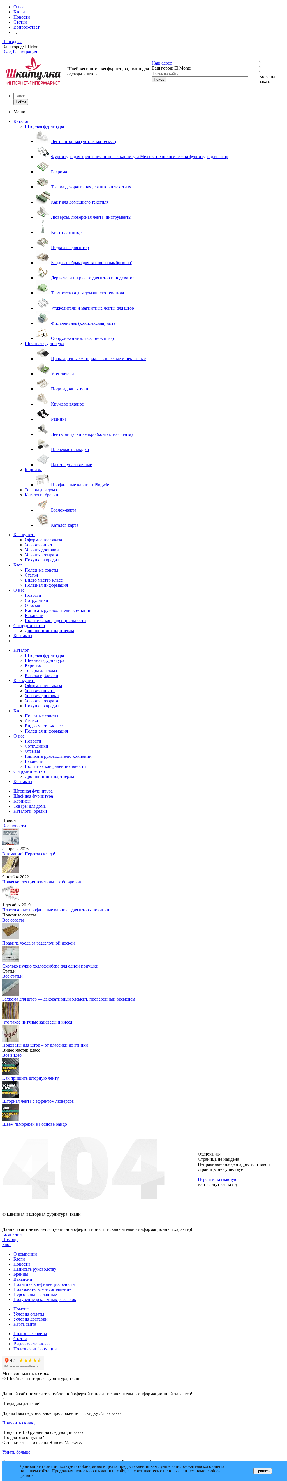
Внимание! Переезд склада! (28, 853)
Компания (12, 1234)
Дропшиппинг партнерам (49, 630)
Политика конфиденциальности (55, 620)
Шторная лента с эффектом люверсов (38, 1101)
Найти (21, 102)
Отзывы (32, 605)
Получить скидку (19, 1422)
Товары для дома (41, 489)
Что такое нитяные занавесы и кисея (37, 1022)
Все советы (13, 920)
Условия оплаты (40, 544)
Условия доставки (42, 549)
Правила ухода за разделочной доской (38, 943)
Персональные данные (35, 1294)
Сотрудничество (29, 625)
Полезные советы (41, 570)
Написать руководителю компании (58, 610)
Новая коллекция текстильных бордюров (41, 881)
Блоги (19, 1259)
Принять (263, 1471)
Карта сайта (24, 1324)
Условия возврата (41, 554)
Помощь (10, 1239)
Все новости (14, 825)
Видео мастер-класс (44, 580)
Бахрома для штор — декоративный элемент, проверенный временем (68, 999)
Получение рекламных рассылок (44, 1299)
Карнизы (33, 469)
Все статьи (12, 976)
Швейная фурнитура (44, 343)
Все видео (12, 1055)
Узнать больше (16, 1452)
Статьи (31, 575)
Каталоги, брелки (41, 494)
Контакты (22, 635)
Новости (33, 595)
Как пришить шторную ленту (30, 1078)
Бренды (20, 1274)
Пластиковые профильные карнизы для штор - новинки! (56, 910)
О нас (18, 590)
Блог (17, 565)
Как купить (24, 534)
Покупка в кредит (42, 560)
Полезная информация (46, 585)
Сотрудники (36, 600)
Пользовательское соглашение (42, 1289)
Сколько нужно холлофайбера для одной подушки (50, 966)
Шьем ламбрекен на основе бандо (34, 1124)
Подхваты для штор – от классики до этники (45, 1045)
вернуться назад (221, 1184)
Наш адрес (12, 41)
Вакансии (34, 615)
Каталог (21, 121)
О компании (25, 1254)
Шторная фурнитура (44, 126)
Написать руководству (34, 1269)
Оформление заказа (43, 539)
